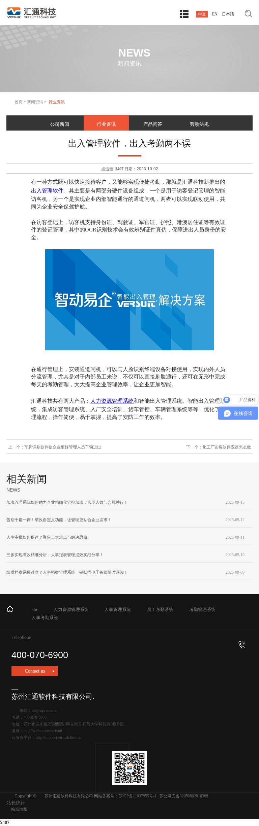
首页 (19, 102)
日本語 (228, 14)
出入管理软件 (47, 190)
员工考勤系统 (160, 609)
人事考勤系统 (45, 617)
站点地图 (19, 809)
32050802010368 (194, 796)
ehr (34, 609)
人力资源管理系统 (112, 401)
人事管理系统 (118, 609)
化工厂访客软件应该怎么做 (226, 447)
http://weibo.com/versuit (43, 730)
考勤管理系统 (202, 609)
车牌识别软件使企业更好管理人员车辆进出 (62, 447)
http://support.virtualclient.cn (58, 737)
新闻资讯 (35, 102)
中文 (202, 14)
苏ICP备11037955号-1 (137, 796)
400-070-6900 (39, 655)
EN (215, 14)
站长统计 (15, 802)
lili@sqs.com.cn (44, 710)
